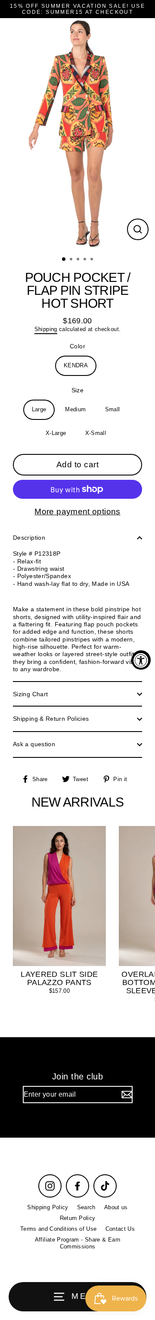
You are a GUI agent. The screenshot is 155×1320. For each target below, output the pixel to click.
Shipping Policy (47, 1207)
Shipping (45, 329)
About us (116, 1207)
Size (77, 390)
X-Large (56, 433)
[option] (77, 134)
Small (112, 409)
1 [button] (64, 259)
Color (77, 346)
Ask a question (34, 744)
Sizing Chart (30, 694)
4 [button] (86, 260)
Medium (75, 409)
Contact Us (120, 1229)
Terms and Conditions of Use (58, 1229)
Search (86, 1207)
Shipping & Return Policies (51, 718)
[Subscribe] (126, 1094)
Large (39, 409)
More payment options (77, 511)
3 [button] (79, 260)
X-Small (95, 433)
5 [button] (92, 260)
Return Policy (78, 1218)
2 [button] (72, 260)
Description (29, 537)
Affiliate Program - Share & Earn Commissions (78, 1242)
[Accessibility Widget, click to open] (141, 660)
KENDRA (76, 365)
